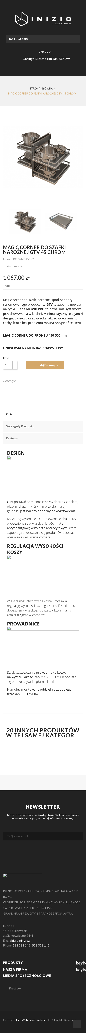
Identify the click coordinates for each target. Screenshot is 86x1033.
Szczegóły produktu (20, 426)
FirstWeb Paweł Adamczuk (33, 1020)
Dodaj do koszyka (47, 365)
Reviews (12, 438)
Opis (9, 414)
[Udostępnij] (22, 380)
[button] (42, 52)
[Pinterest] (39, 380)
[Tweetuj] (31, 380)
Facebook (15, 988)
